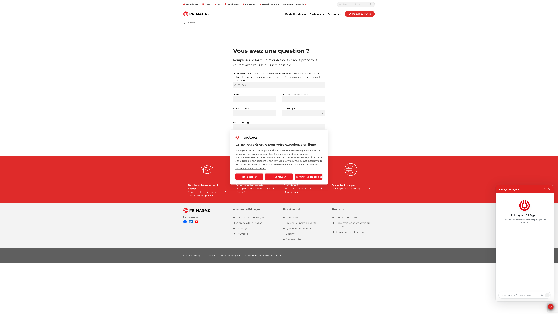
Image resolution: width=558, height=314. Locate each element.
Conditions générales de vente (263, 255)
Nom (236, 94)
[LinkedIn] (191, 221)
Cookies (211, 255)
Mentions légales (230, 255)
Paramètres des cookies (309, 176)
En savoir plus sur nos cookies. (250, 168)
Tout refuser (279, 176)
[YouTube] (196, 221)
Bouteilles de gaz (295, 14)
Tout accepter (249, 176)
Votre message (241, 122)
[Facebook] (185, 221)
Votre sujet (288, 108)
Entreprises (334, 14)
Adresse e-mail (241, 108)
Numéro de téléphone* (296, 94)
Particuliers (317, 14)
